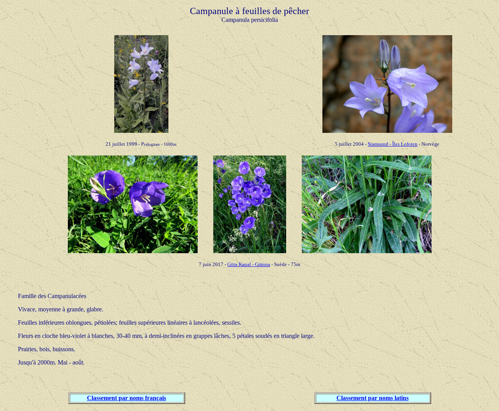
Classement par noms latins (372, 398)
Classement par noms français (126, 398)
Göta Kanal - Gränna (248, 264)
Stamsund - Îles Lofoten (393, 144)
